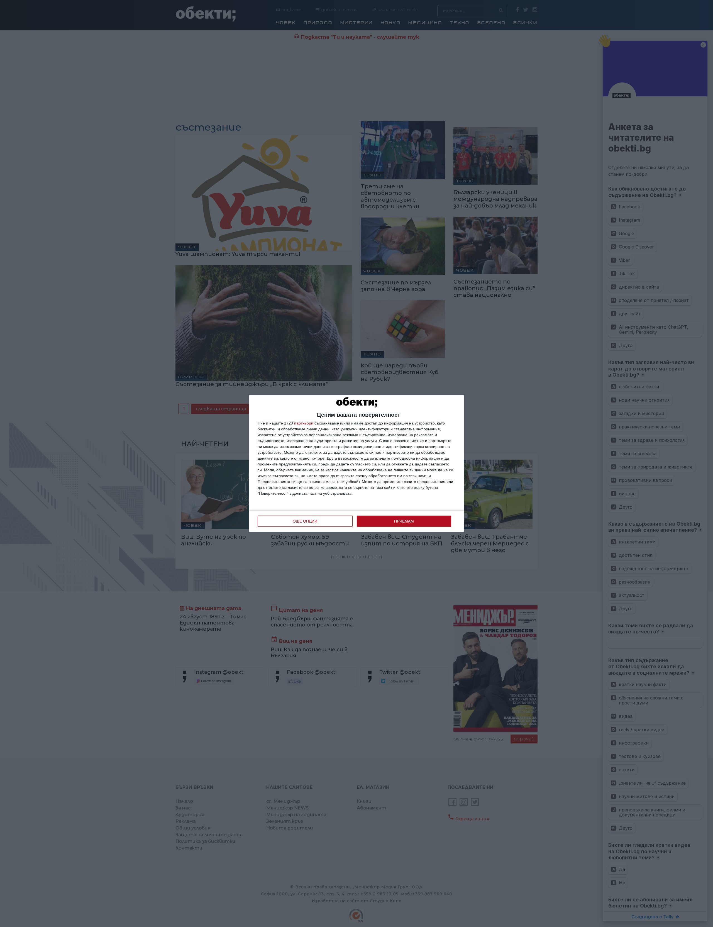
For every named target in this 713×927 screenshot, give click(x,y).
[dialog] (356, 463)
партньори (303, 423)
